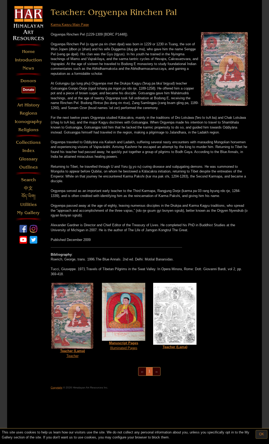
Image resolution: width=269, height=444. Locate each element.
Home (28, 51)
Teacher (72, 353)
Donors (28, 80)
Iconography (28, 121)
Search (28, 179)
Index (28, 150)
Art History (28, 104)
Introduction (28, 59)
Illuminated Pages (123, 345)
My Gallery (28, 212)
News (28, 68)
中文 (28, 188)
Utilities (28, 204)
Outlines (28, 167)
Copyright (56, 387)
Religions (28, 129)
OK (261, 434)
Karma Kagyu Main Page (70, 25)
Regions (28, 113)
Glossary (28, 158)
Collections (28, 142)
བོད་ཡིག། (28, 196)
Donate (28, 90)
